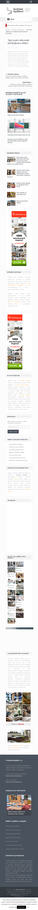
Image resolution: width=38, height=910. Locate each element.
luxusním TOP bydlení (22, 385)
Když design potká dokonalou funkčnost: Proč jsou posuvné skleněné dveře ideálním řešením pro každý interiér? (19, 160)
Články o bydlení (15, 47)
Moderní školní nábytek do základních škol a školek (23, 184)
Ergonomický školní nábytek (16, 115)
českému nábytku (24, 395)
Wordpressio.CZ (15, 895)
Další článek (26, 82)
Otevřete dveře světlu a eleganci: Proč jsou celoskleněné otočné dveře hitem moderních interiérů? (18, 173)
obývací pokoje (14, 748)
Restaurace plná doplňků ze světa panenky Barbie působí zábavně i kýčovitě (18, 140)
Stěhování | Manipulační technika (18, 460)
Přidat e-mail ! (13, 431)
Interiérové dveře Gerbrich (16, 447)
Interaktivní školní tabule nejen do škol (19, 135)
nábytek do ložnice (18, 746)
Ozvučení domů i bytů (15, 455)
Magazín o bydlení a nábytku (16, 452)
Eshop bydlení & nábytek (16, 444)
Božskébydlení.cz (21, 889)
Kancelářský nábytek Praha (16, 450)
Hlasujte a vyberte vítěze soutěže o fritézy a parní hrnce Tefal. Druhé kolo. (20, 85)
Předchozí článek (13, 74)
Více (27, 907)
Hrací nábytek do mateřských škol (21, 193)
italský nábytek (25, 380)
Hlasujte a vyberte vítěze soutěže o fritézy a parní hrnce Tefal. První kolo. (17, 77)
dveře (16, 479)
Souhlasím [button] (21, 907)
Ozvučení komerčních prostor (17, 458)
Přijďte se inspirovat (14, 302)
